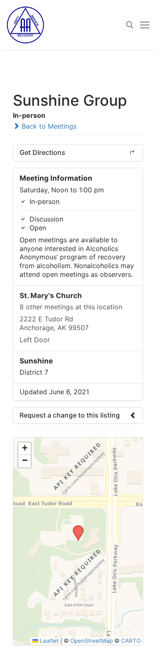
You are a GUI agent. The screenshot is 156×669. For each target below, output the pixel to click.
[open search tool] (130, 25)
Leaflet (48, 640)
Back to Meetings (48, 126)
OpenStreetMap (91, 640)
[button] (75, 527)
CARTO (131, 640)
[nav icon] (144, 25)
